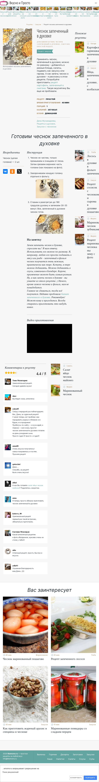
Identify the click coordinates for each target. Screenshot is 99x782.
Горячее (53, 754)
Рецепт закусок (44, 51)
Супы (91, 759)
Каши (49, 759)
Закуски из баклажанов (83, 14)
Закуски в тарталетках (43, 14)
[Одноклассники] (12, 171)
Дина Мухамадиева (46, 121)
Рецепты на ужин (96, 14)
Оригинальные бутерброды (89, 13)
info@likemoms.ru (10, 759)
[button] (96, 3)
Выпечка (41, 754)
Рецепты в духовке (46, 124)
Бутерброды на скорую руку (49, 15)
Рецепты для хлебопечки (9, 14)
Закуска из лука (56, 14)
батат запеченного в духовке (48, 295)
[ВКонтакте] (5, 171)
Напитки (60, 759)
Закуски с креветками (69, 14)
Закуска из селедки (36, 14)
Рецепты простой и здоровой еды (15, 3)
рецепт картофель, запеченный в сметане (50, 85)
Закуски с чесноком (3, 14)
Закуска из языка (76, 14)
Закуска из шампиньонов (29, 14)
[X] (19, 171)
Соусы (82, 759)
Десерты (65, 754)
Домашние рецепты (16, 13)
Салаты (71, 759)
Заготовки (78, 754)
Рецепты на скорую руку (23, 15)
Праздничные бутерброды (63, 13)
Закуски (90, 754)
